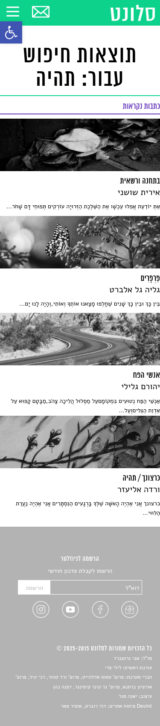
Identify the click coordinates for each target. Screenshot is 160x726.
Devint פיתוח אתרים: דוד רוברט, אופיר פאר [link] (106, 706)
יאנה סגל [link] (128, 696)
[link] (11, 32)
